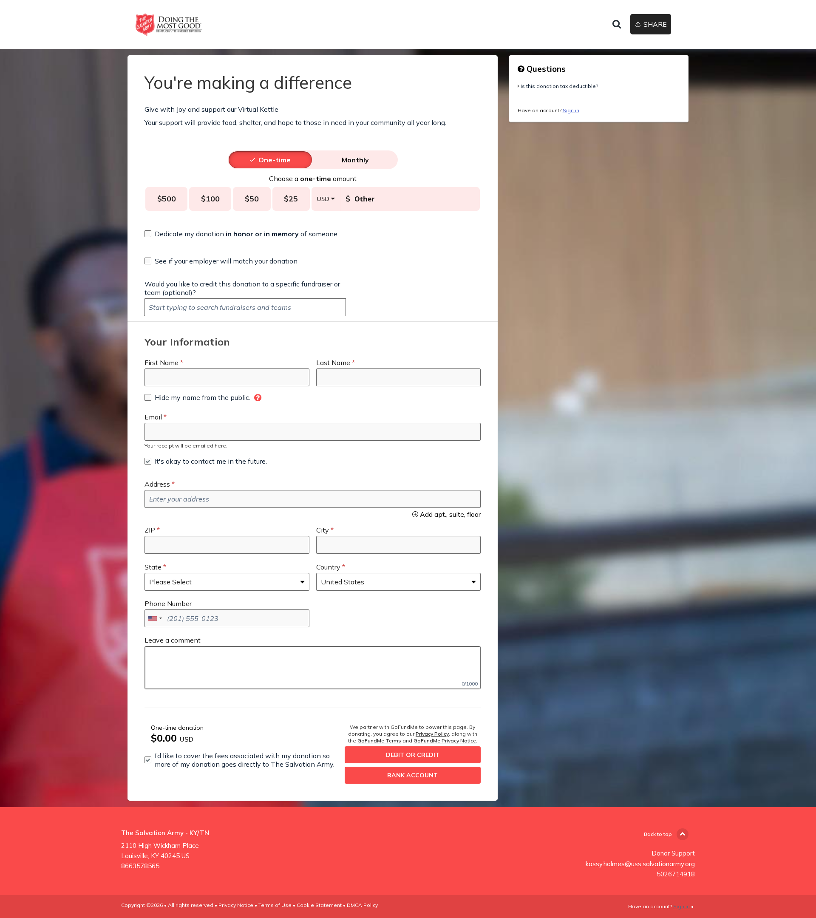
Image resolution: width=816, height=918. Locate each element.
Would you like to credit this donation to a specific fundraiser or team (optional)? (242, 288)
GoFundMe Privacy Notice (445, 740)
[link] (169, 24)
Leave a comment (172, 640)
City (322, 530)
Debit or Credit (412, 755)
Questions (545, 69)
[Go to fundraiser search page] (616, 24)
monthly (355, 160)
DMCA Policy (362, 905)
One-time (274, 160)
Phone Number (168, 603)
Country (328, 567)
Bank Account (412, 775)
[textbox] (245, 307)
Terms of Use (275, 905)
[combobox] (154, 618)
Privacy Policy (432, 734)
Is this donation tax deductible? (559, 86)
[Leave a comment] (312, 667)
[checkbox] (240, 233)
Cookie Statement (319, 905)
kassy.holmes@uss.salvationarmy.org (640, 864)
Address (157, 484)
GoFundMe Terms (379, 740)
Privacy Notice (235, 905)
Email (153, 417)
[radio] (274, 160)
